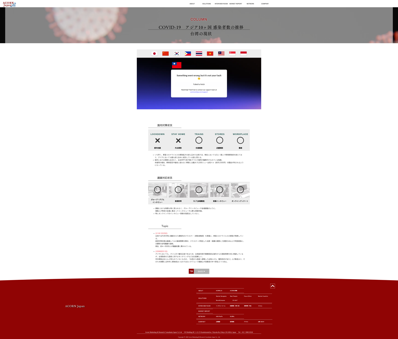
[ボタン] (9, 4)
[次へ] (272, 286)
